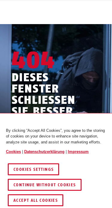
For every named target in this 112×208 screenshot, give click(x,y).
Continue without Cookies (44, 184)
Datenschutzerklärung (44, 151)
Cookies (13, 151)
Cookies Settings (33, 169)
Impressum (78, 151)
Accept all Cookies (35, 200)
